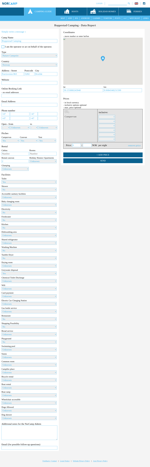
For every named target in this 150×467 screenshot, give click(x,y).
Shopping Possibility (10, 323)
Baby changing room (10, 201)
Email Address (8, 101)
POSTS (117, 18)
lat (64, 87)
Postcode (28, 70)
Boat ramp (6, 392)
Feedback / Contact (50, 461)
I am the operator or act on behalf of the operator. (28, 46)
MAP (63, 18)
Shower (5, 186)
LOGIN (99, 3)
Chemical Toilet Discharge (13, 277)
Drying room (7, 262)
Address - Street (9, 70)
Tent (40, 137)
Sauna (4, 354)
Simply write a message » (14, 31)
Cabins (4, 150)
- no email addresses (10, 92)
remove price (134, 145)
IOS (76, 18)
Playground (6, 338)
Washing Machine (9, 247)
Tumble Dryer (7, 255)
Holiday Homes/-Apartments (41, 158)
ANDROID (85, 18)
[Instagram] (144, 4)
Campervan (6, 137)
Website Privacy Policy (81, 461)
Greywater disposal (10, 270)
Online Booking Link (12, 88)
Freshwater (6, 217)
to (31, 124)
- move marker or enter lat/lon (76, 36)
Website (5, 79)
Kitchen (5, 224)
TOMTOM (107, 18)
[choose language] (136, 4)
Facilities (6, 174)
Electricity (6, 209)
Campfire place (8, 369)
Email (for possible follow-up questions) (21, 444)
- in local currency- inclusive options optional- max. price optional (74, 105)
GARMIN (96, 18)
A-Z (125, 18)
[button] (102, 58)
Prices (66, 98)
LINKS (146, 18)
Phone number (8, 110)
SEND (103, 160)
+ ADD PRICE (103, 155)
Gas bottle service (9, 308)
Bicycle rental (7, 376)
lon (105, 87)
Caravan (23, 137)
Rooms (32, 150)
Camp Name (7, 37)
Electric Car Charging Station (14, 300)
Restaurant (6, 316)
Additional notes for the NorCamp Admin (21, 424)
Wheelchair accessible (11, 399)
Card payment (7, 293)
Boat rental (6, 384)
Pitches (5, 133)
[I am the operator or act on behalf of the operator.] (3, 47)
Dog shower (7, 415)
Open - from (7, 124)
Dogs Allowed (8, 407)
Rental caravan (8, 158)
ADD (70, 18)
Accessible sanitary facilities (14, 194)
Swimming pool (8, 346)
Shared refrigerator (10, 239)
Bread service (7, 331)
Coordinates (69, 32)
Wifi (3, 285)
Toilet (4, 178)
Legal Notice (65, 461)
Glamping (6, 165)
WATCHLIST (134, 18)
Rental (5, 146)
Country (5, 61)
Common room (8, 361)
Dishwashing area (9, 232)
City (37, 70)
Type (4, 52)
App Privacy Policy (100, 461)
